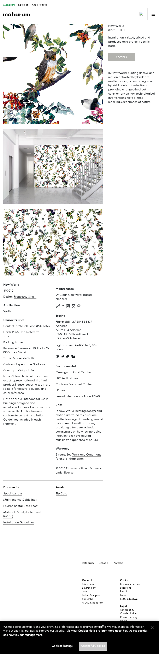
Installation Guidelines (18, 522)
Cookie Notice (128, 613)
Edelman (23, 5)
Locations (125, 588)
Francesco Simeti (25, 296)
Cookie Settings (129, 617)
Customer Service (130, 584)
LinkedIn (103, 563)
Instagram (88, 563)
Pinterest (118, 563)
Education (88, 584)
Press (123, 595)
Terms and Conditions (86, 454)
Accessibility (127, 609)
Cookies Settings (62, 646)
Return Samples (91, 595)
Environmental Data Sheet (21, 506)
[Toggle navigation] (141, 14)
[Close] (152, 627)
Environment (89, 588)
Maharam (9, 5)
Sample (121, 56)
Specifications (12, 493)
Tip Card (61, 493)
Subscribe (87, 599)
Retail (123, 591)
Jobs (84, 591)
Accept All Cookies (93, 646)
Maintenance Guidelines (20, 499)
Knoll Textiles (39, 5)
